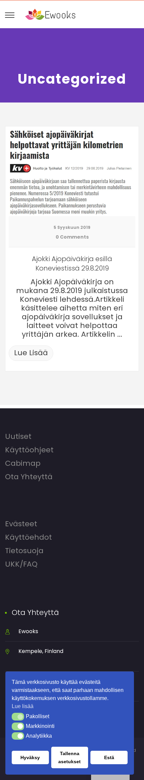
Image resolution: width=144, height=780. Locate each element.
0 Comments (72, 237)
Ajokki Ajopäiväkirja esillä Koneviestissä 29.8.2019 (72, 263)
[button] (18, 716)
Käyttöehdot (28, 537)
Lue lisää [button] (22, 706)
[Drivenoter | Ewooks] (50, 14)
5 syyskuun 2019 (72, 227)
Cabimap (23, 463)
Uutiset (18, 436)
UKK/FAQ (21, 564)
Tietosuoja (24, 551)
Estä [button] (109, 757)
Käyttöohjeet (29, 450)
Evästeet (21, 524)
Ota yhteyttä (29, 477)
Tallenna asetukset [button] (69, 757)
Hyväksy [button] (30, 757)
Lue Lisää (31, 352)
